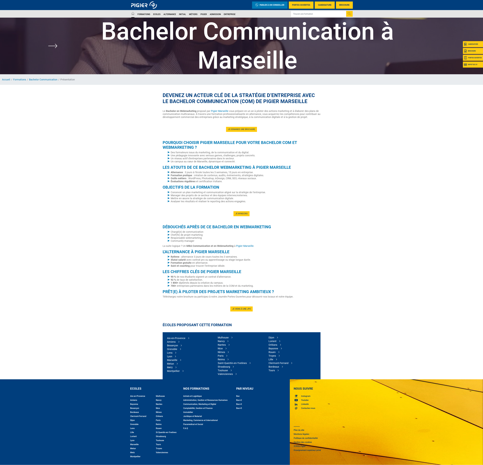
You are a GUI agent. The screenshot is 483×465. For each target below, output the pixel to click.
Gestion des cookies (303, 442)
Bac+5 (239, 408)
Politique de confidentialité (306, 438)
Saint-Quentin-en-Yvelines (232, 363)
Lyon (169, 356)
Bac (238, 396)
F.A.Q (185, 428)
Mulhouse (223, 337)
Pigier (203, 14)
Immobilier (188, 412)
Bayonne (273, 348)
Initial (182, 14)
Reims (221, 359)
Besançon (172, 345)
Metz (170, 367)
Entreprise (229, 14)
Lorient (272, 341)
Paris (221, 355)
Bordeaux (274, 366)
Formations (143, 14)
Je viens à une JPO (241, 309)
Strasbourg (224, 366)
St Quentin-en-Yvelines (166, 432)
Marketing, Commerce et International (200, 420)
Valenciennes (225, 374)
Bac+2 (239, 400)
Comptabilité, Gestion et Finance (198, 408)
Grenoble (172, 349)
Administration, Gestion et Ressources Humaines (205, 400)
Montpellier (173, 371)
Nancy (221, 341)
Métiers (193, 14)
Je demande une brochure (241, 129)
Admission (215, 14)
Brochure (344, 5)
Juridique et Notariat (192, 416)
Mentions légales (301, 434)
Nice (220, 348)
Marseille (172, 360)
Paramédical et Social (193, 424)
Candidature (324, 5)
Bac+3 (239, 404)
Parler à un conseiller (272, 5)
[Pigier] (144, 5)
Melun (170, 363)
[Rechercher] (349, 14)
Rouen (272, 352)
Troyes (272, 355)
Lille (271, 359)
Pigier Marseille (219, 111)
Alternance (170, 14)
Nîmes (221, 352)
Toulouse (223, 370)
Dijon (271, 337)
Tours (272, 370)
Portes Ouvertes (301, 5)
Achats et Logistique (192, 396)
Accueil (6, 79)
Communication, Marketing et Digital (199, 404)
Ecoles (156, 14)
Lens (169, 352)
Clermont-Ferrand (278, 363)
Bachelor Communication (43, 79)
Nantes (222, 344)
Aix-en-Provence (176, 338)
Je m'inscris (241, 213)
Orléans (273, 344)
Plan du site (299, 430)
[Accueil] (132, 13)
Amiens (171, 341)
